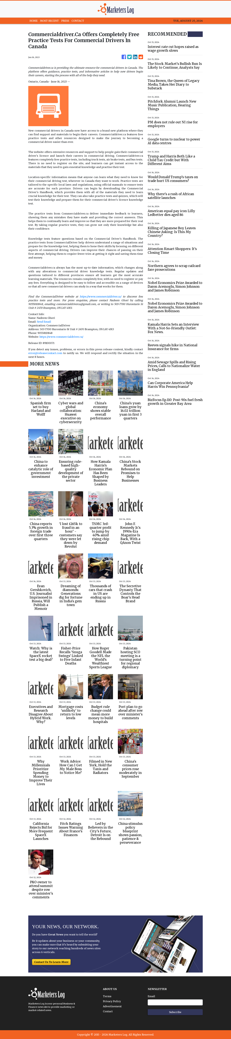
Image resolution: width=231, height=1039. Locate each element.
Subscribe (175, 1012)
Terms (107, 996)
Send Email (44, 321)
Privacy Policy (112, 1001)
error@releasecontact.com (45, 353)
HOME (34, 20)
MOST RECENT (49, 20)
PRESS (65, 20)
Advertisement (112, 1006)
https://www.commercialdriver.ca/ (61, 336)
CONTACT (78, 20)
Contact (108, 1011)
